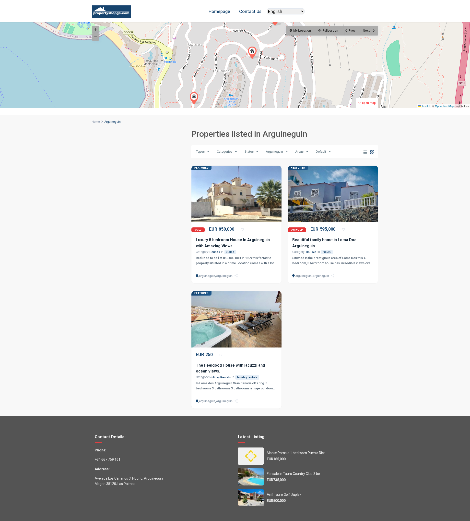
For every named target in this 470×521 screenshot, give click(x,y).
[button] (253, 53)
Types (200, 151)
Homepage (219, 11)
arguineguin (207, 276)
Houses (215, 252)
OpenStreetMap (444, 106)
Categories (224, 151)
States (249, 151)
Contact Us (250, 11)
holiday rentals (247, 377)
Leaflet (425, 106)
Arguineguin (274, 151)
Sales (230, 252)
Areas (299, 151)
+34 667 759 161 (107, 459)
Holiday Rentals (220, 377)
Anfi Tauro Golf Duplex (284, 494)
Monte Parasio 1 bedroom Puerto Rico (296, 453)
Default (321, 151)
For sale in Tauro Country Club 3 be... (294, 474)
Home (96, 122)
